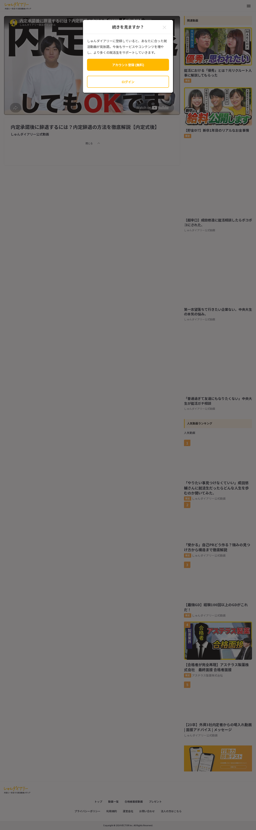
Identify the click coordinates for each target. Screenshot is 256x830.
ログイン (128, 81)
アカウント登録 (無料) (128, 64)
